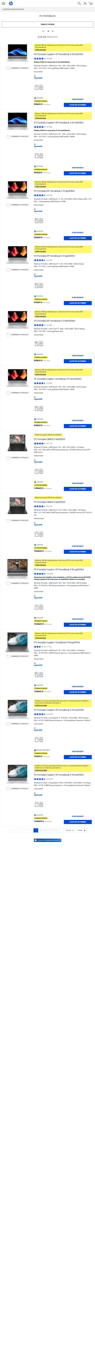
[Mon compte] (85, 3)
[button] (63, 47)
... (61, 830)
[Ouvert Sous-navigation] (3, 3)
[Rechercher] (79, 3)
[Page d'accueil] (11, 3)
